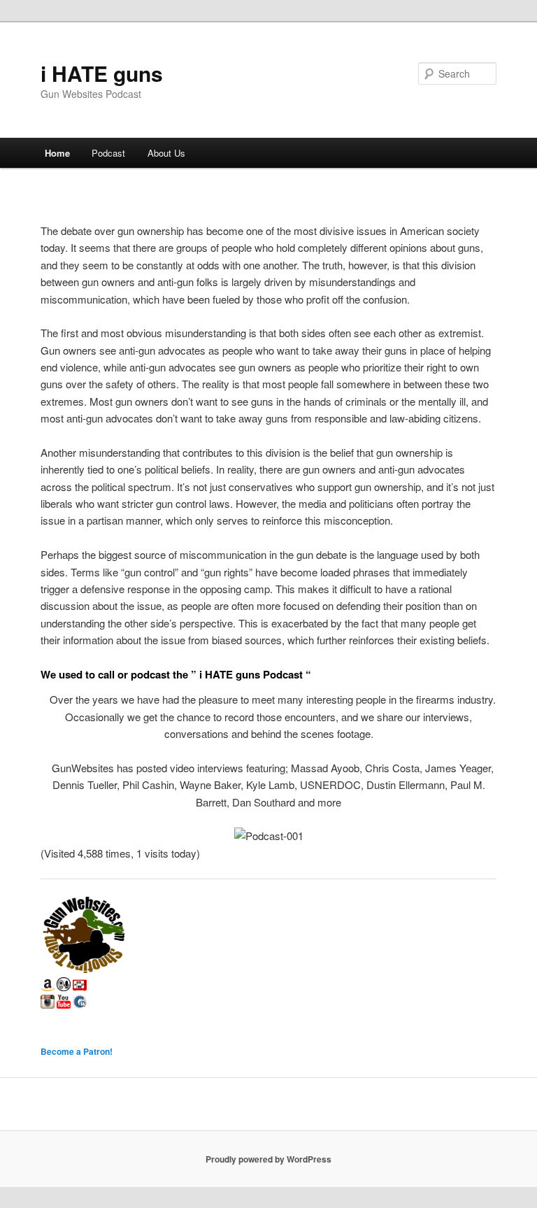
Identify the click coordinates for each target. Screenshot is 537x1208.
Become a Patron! (77, 1051)
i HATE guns (102, 73)
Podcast (108, 152)
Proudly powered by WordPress (268, 1159)
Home (57, 152)
